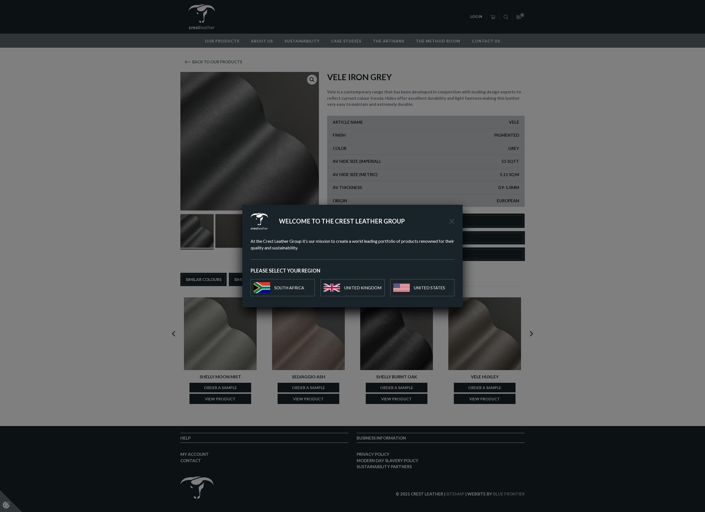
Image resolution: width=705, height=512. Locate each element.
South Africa (289, 287)
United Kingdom (362, 287)
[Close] (452, 221)
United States (429, 287)
